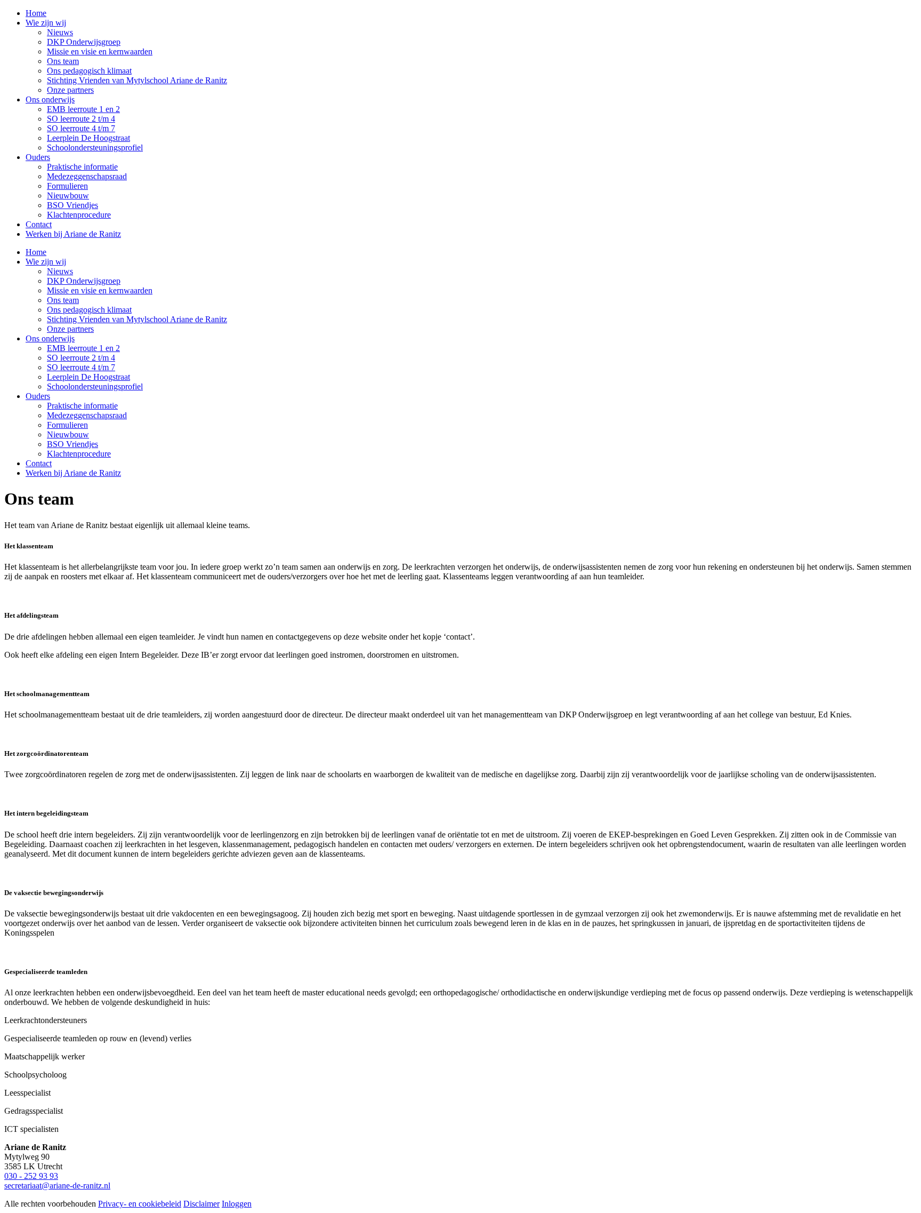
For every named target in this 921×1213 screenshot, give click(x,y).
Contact (39, 463)
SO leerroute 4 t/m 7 (81, 367)
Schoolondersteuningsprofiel (95, 386)
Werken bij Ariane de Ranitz (73, 472)
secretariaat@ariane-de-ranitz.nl (57, 1185)
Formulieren (67, 424)
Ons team (63, 300)
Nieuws (60, 271)
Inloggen (237, 1203)
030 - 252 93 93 (31, 1175)
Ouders (38, 396)
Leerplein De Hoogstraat (88, 376)
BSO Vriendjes (72, 444)
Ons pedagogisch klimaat (89, 309)
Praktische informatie (82, 405)
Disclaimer (201, 1203)
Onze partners (70, 328)
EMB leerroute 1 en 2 (83, 348)
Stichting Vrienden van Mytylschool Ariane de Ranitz (137, 319)
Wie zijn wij (46, 261)
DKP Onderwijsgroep (83, 280)
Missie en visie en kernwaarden (99, 290)
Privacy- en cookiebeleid (139, 1203)
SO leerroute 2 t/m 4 (81, 357)
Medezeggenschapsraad (87, 415)
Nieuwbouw (68, 434)
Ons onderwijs (50, 338)
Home (36, 252)
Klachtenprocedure (79, 453)
